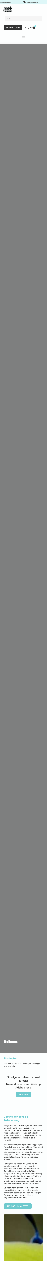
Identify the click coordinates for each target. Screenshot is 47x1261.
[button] (23, 37)
